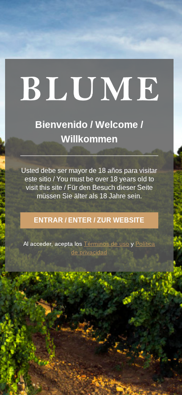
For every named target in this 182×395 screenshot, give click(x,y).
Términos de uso (106, 243)
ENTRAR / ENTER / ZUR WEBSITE (89, 220)
